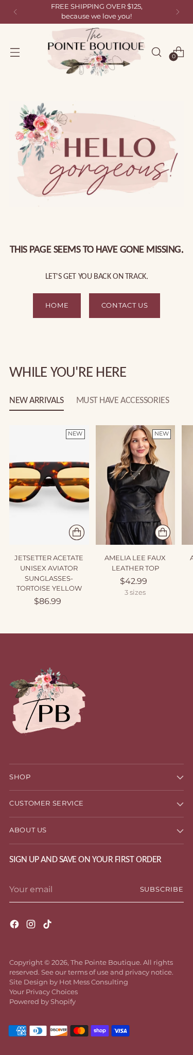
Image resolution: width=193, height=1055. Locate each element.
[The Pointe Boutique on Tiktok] (48, 925)
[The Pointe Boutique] (96, 52)
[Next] (177, 12)
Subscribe (162, 889)
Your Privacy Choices (43, 992)
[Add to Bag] (76, 532)
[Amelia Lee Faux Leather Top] (136, 485)
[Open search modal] (156, 51)
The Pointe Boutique (105, 962)
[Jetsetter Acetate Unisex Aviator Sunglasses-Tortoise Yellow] (49, 485)
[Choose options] (162, 532)
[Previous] (15, 12)
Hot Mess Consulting (93, 982)
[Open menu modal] (14, 51)
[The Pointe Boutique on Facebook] (15, 925)
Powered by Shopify (42, 1002)
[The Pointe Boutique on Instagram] (32, 925)
